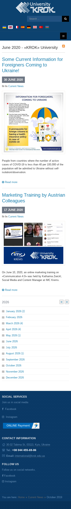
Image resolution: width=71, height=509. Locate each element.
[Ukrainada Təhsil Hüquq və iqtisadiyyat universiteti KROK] (47, 26)
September (15, 359)
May (13, 335)
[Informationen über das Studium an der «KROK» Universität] (28, 26)
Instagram (11, 416)
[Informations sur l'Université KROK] (16, 26)
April (13, 329)
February (14, 317)
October (13, 365)
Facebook (10, 409)
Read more (10, 182)
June (12, 341)
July (11, 347)
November (15, 371)
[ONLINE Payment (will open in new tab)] (21, 427)
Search (65, 19)
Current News (16, 86)
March (14, 323)
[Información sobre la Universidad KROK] (22, 26)
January (15, 311)
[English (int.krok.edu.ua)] (10, 26)
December (15, 377)
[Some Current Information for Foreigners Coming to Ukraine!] (33, 122)
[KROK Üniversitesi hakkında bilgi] (41, 26)
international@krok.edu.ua (30, 455)
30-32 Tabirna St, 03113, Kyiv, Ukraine (28, 444)
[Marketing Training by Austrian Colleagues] (33, 243)
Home (21, 497)
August (14, 353)
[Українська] (4, 26)
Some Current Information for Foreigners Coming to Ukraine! (32, 65)
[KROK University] (35, 7)
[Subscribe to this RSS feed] (63, 46)
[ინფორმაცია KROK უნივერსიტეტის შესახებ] (35, 26)
